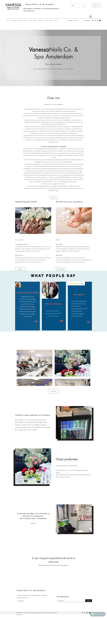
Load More (53, 391)
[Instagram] (97, 20)
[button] (90, 16)
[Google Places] (93, 20)
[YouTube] (100, 20)
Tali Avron (20, 292)
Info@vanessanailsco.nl (73, 20)
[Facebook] (95, 20)
